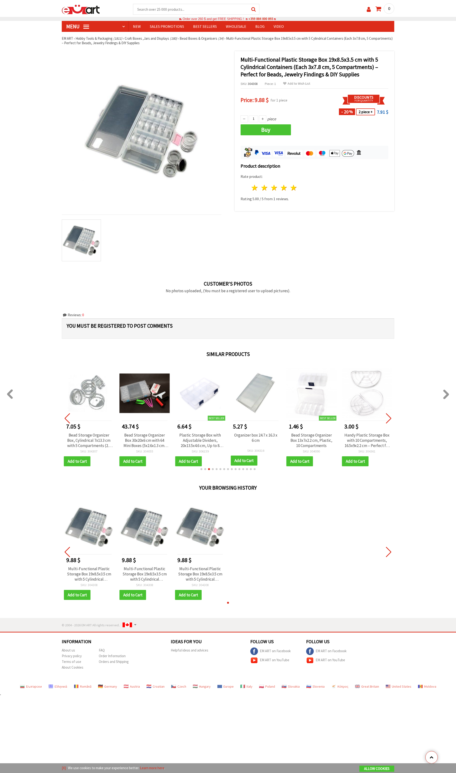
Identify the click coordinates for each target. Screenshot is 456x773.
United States (401, 686)
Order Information (112, 656)
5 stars (294, 188)
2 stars (265, 188)
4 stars (284, 188)
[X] (64, 768)
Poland (270, 686)
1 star (255, 188)
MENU (73, 26)
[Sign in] (369, 9)
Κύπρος (342, 686)
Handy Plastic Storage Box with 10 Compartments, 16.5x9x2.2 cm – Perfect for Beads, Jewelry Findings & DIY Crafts (367, 440)
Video (279, 26)
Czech (181, 686)
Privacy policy (72, 656)
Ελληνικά (61, 686)
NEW (137, 26)
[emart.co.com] (81, 9)
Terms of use (71, 661)
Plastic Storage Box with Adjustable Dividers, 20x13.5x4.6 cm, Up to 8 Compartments (200, 440)
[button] (201, 469)
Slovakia (294, 686)
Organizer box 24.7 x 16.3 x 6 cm (255, 438)
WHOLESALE (236, 26)
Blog (260, 26)
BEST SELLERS (205, 26)
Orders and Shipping (114, 661)
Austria (135, 686)
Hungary (205, 686)
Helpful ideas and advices (189, 650)
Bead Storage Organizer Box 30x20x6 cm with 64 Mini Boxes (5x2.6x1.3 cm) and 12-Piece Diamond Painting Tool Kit (145, 440)
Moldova (430, 686)
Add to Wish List (299, 83)
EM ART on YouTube (274, 659)
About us (68, 650)
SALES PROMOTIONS (167, 26)
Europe (228, 686)
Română (85, 686)
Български (34, 686)
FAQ (102, 650)
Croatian (159, 686)
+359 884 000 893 (260, 19)
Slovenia (319, 686)
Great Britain (370, 686)
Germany (110, 686)
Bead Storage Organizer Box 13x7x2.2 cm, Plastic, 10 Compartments (311, 440)
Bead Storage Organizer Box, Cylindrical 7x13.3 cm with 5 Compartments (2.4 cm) (89, 440)
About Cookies (72, 667)
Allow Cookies (377, 768)
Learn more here (152, 768)
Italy (249, 686)
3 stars (274, 188)
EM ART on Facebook (275, 650)
